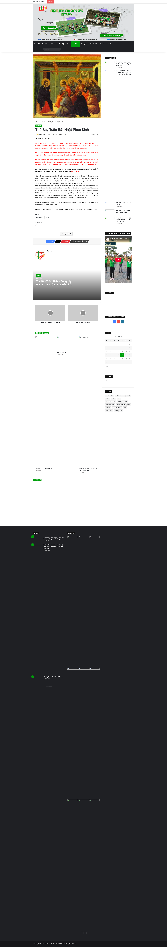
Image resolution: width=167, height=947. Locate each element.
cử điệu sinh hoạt (120, 395)
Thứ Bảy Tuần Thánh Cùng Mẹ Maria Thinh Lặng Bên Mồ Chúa (54, 283)
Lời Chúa (125, 401)
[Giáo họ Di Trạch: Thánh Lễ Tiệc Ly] (109, 205)
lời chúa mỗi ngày (110, 404)
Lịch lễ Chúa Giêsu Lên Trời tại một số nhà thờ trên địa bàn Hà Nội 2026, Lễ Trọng (123, 72)
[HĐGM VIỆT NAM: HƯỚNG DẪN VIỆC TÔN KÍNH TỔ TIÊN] (94, 864)
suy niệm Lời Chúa (117, 407)
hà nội (119, 401)
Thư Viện (110, 44)
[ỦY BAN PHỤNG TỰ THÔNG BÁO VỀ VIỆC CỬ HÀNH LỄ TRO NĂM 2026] (109, 220)
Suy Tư (38, 275)
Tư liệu (102, 44)
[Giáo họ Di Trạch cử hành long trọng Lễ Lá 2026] (109, 212)
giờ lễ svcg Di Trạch (110, 401)
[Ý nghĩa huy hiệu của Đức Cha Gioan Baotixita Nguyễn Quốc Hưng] (109, 64)
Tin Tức (53, 44)
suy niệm (108, 407)
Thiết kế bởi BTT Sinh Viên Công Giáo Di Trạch (64, 943)
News (128, 404)
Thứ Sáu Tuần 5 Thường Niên (43, 468)
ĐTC (121, 410)
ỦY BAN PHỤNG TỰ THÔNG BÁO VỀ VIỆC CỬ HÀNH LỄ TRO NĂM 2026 (123, 219)
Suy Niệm (75, 44)
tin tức (116, 410)
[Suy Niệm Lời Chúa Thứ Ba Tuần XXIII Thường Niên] (88, 401)
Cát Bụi (40, 134)
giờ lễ (119, 398)
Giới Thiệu (45, 44)
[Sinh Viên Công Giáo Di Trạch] (83, 22)
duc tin (107, 398)
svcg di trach (67, 234)
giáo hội (113, 398)
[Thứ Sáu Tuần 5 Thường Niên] (44, 401)
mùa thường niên (121, 404)
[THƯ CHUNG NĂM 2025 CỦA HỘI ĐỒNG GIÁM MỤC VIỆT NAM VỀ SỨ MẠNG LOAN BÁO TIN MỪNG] (83, 864)
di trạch (128, 395)
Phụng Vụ (84, 44)
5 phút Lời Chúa (109, 395)
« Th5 (106, 366)
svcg (125, 407)
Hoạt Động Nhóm (64, 44)
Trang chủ (37, 44)
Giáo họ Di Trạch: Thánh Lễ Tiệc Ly (53, 677)
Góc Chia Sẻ (93, 44)
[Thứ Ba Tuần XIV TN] (66, 343)
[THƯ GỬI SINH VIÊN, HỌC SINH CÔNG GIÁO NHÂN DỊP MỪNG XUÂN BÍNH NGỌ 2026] (94, 733)
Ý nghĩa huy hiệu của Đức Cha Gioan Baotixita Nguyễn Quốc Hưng (124, 63)
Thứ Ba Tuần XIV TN (62, 352)
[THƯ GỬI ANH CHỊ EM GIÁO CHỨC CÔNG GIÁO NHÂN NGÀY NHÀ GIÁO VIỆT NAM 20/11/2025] (72, 864)
